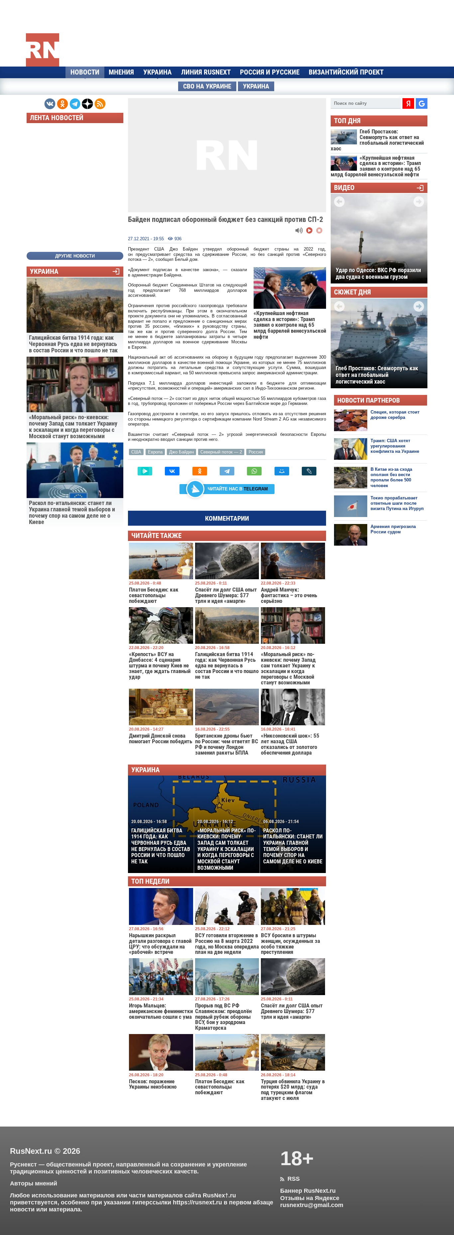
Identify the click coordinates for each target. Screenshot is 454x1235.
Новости (84, 72)
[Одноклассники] (200, 471)
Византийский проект (346, 72)
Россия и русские (269, 72)
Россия (256, 451)
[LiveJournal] (309, 471)
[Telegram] (227, 471)
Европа (155, 451)
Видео (344, 188)
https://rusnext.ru (197, 1202)
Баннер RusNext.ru (308, 1190)
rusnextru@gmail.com (311, 1205)
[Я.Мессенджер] (145, 471)
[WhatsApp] (254, 471)
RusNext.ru (31, 1151)
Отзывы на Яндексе (309, 1198)
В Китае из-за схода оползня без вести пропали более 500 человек (391, 477)
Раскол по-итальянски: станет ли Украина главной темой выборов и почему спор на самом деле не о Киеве (293, 842)
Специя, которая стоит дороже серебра (395, 415)
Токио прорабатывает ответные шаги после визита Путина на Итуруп (397, 503)
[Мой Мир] (282, 471)
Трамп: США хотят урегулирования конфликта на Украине (395, 446)
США (136, 451)
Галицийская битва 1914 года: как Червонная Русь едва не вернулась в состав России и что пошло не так (160, 842)
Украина (157, 72)
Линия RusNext (206, 72)
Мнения (121, 72)
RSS (290, 1178)
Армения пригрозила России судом (393, 529)
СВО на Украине (207, 86)
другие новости (75, 256)
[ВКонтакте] (172, 471)
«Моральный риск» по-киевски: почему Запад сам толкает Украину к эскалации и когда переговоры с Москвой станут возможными (226, 845)
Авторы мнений (33, 1183)
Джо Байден (181, 451)
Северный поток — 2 (221, 451)
